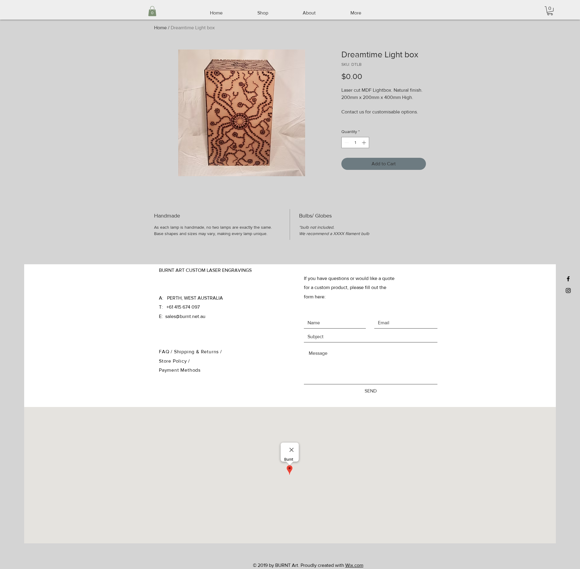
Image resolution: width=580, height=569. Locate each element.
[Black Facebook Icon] (568, 278)
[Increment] (364, 142)
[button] (550, 10)
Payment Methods (180, 370)
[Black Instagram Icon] (568, 290)
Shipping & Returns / (198, 351)
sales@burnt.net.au (185, 316)
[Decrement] (346, 142)
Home (160, 27)
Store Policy (173, 361)
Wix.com (354, 565)
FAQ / (166, 351)
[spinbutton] (355, 142)
